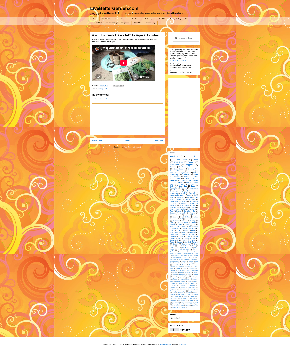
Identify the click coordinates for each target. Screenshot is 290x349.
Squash (175, 244)
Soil (194, 211)
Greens (193, 207)
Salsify (190, 291)
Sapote (179, 242)
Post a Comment (101, 99)
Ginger (178, 268)
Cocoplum (177, 263)
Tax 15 (179, 246)
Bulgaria (186, 215)
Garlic (183, 194)
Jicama (181, 272)
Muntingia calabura (192, 278)
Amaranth (183, 252)
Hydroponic (185, 173)
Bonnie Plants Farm (189, 228)
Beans (189, 195)
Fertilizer (191, 184)
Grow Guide (178, 169)
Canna (194, 257)
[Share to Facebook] (121, 86)
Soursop (172, 294)
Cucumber (174, 188)
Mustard (174, 279)
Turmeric (189, 302)
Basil (171, 226)
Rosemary (173, 291)
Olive (189, 281)
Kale (171, 209)
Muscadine (192, 209)
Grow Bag (192, 232)
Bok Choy (183, 255)
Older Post (158, 141)
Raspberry (173, 289)
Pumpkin (185, 223)
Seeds (172, 167)
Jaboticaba (195, 270)
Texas (187, 246)
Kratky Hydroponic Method (180, 19)
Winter (187, 224)
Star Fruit (193, 296)
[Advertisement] (127, 119)
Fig (193, 192)
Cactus (186, 257)
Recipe (172, 224)
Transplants (175, 302)
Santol (196, 291)
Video (106, 89)
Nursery (183, 203)
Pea (177, 223)
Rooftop (193, 289)
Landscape (182, 274)
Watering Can (174, 248)
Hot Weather (194, 201)
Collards (175, 217)
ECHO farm (186, 217)
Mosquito (182, 278)
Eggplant (180, 266)
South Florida (180, 294)
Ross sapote (182, 291)
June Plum (188, 272)
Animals (172, 253)
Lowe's (184, 221)
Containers (174, 164)
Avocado (182, 213)
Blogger (183, 344)
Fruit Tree (178, 162)
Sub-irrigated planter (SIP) (155, 19)
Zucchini (183, 307)
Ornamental (174, 240)
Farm (187, 219)
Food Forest (183, 207)
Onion (172, 186)
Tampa (191, 300)
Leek (188, 236)
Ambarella (192, 252)
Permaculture (181, 160)
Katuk (182, 236)
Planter (193, 240)
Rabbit (183, 287)
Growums (195, 219)
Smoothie (188, 292)
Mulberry (192, 194)
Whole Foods (186, 248)
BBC (194, 224)
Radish (193, 223)
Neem (194, 279)
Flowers (183, 232)
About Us (137, 23)
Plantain (192, 285)
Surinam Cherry (182, 300)
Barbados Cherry (188, 253)
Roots (172, 242)
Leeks (189, 274)
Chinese (184, 261)
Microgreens (173, 278)
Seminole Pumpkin (191, 242)
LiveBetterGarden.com (114, 8)
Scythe (174, 292)
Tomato (191, 162)
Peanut (193, 283)
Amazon (177, 190)
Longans (193, 276)
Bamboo (192, 213)
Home (95, 19)
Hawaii (176, 176)
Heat (191, 171)
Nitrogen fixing (190, 238)
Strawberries (186, 244)
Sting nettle (173, 298)
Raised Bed (183, 186)
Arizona (179, 253)
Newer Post (97, 141)
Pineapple (172, 285)
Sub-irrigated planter (190, 167)
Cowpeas (172, 266)
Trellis (180, 224)
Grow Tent (174, 234)
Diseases (173, 207)
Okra (171, 223)
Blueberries (176, 228)
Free (171, 268)
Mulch (175, 203)
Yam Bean (195, 305)
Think (196, 300)
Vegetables (194, 188)
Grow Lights (189, 178)
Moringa (192, 221)
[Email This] (114, 86)
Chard (172, 230)
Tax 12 (183, 188)
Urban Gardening (185, 205)
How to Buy (150, 23)
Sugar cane (192, 298)
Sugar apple (182, 298)
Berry (184, 226)
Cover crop (192, 265)
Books (193, 186)
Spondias (195, 294)
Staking (186, 296)
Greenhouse (174, 201)
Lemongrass (175, 276)
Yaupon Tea (175, 307)
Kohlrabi (196, 272)
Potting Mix (180, 197)
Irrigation (192, 234)
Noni (171, 281)
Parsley (184, 240)
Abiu (194, 250)
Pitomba (183, 285)
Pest (171, 211)
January (174, 272)
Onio (194, 281)
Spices (189, 294)
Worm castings (183, 250)
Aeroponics (173, 252)
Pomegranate (174, 287)
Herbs (196, 175)
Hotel (188, 270)
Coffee (184, 263)
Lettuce (181, 184)
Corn (196, 263)
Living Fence (185, 276)
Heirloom (172, 270)
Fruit (188, 182)
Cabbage (195, 215)
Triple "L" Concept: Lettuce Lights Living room (111, 23)
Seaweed (180, 292)
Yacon (188, 305)
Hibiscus (184, 201)
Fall (181, 219)
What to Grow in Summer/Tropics (114, 19)
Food (194, 266)
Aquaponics (190, 190)
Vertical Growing (191, 304)
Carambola (173, 259)
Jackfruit (176, 221)
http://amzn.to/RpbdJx (178, 60)
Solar (194, 292)
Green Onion (190, 199)
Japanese (173, 236)
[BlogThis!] (116, 86)
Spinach (172, 213)
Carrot (180, 259)
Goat (184, 268)
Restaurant (183, 289)
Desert (193, 230)
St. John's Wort (176, 296)
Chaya (179, 230)
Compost (177, 178)
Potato (178, 211)
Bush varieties (177, 257)
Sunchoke (173, 300)
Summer (186, 175)
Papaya (185, 192)
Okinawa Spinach (180, 281)
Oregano (172, 283)
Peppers (189, 164)
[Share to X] (118, 86)
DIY (194, 205)
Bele (177, 226)
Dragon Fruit (174, 232)
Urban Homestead (177, 195)
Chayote (186, 259)
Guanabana (192, 268)
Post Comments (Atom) (132, 147)
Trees (195, 160)
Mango (186, 176)
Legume (196, 274)
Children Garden (174, 261)
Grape (179, 199)
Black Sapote (193, 226)
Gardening (174, 194)
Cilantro (190, 261)
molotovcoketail (165, 344)
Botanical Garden (193, 255)
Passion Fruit (183, 283)
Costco (184, 265)
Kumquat (174, 274)
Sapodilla (187, 211)
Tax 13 (189, 197)
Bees (179, 215)
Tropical (193, 156)
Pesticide (173, 180)
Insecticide (174, 192)
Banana (172, 215)
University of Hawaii (178, 304)
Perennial (173, 173)
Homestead (181, 270)
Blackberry (175, 255)
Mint (179, 238)
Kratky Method (181, 209)
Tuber (183, 302)
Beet (197, 253)
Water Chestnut (174, 305)
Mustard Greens (184, 279)
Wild (182, 305)
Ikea (183, 234)
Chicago (101, 89)
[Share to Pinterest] (123, 86)
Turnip (196, 302)
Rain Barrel (191, 287)
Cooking (190, 263)
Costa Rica (176, 265)
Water (194, 246)
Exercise (187, 266)
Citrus (186, 230)
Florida (174, 156)
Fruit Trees (136, 19)
